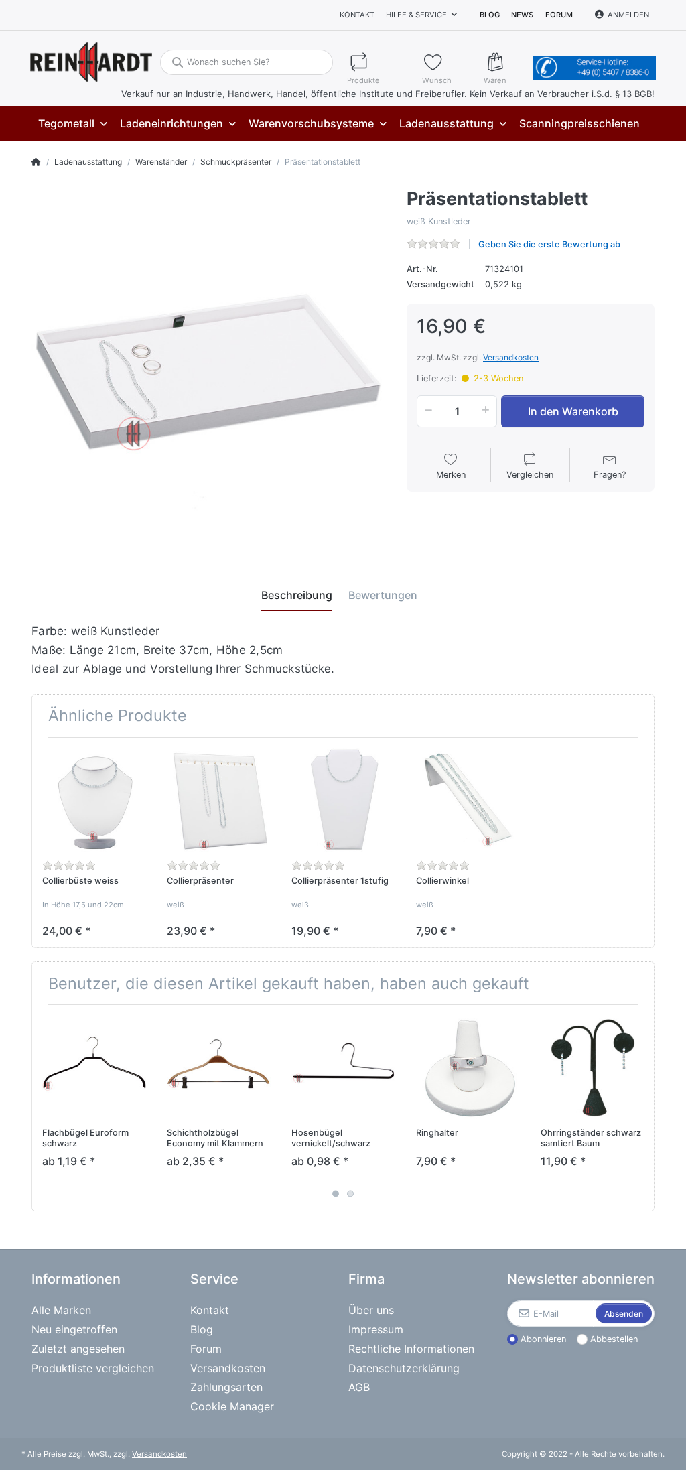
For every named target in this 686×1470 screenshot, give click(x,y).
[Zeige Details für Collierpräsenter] (219, 800)
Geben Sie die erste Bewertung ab (549, 244)
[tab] (296, 595)
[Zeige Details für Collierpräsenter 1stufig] (343, 800)
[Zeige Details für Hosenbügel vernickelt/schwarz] (343, 1067)
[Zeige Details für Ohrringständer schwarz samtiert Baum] (592, 1067)
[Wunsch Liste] (447, 62)
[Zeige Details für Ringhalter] (468, 1067)
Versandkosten (511, 357)
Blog (490, 14)
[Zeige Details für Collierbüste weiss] (94, 800)
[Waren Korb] (505, 62)
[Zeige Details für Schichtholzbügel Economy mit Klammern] (219, 1067)
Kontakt (357, 14)
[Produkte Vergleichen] (378, 62)
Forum (559, 14)
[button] (426, 411)
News (522, 14)
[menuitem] (72, 123)
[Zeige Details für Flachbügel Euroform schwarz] (94, 1067)
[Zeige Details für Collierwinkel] (468, 800)
